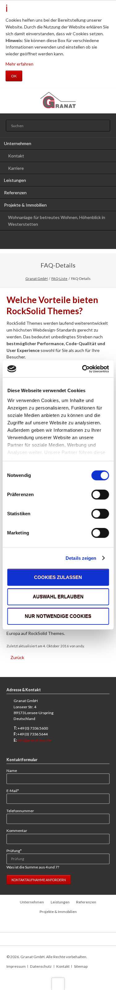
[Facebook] (71, 241)
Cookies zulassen (58, 577)
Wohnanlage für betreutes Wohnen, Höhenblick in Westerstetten (56, 221)
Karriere (16, 168)
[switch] (93, 494)
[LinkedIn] (45, 241)
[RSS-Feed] (84, 241)
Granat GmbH (36, 278)
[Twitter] (31, 241)
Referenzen (15, 192)
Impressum (16, 966)
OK (14, 76)
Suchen (103, 126)
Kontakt (16, 155)
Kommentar (16, 830)
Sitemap (81, 966)
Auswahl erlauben (58, 596)
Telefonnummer (20, 810)
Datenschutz (41, 966)
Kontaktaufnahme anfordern (38, 880)
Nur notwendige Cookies (58, 616)
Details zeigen (81, 558)
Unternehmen (17, 143)
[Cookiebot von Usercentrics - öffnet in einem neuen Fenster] (82, 369)
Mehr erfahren (19, 63)
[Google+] (58, 241)
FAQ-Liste (59, 278)
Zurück (17, 657)
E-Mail (14, 790)
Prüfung (14, 850)
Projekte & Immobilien (25, 205)
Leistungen (15, 180)
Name (11, 770)
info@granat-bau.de (34, 740)
